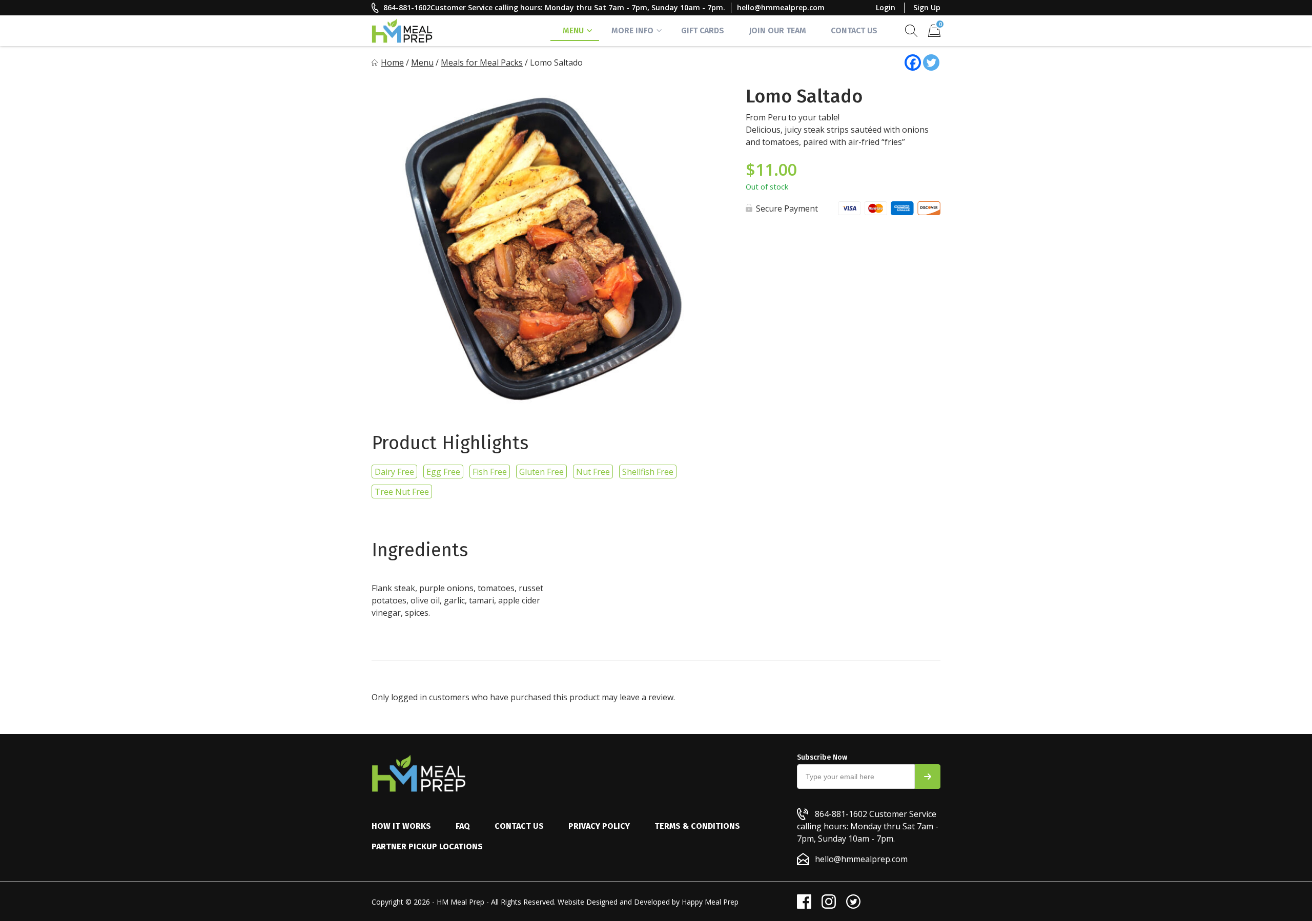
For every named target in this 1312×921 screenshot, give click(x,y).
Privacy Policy (599, 826)
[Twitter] (931, 62)
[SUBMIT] (927, 776)
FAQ (463, 826)
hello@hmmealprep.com (781, 7)
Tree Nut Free (402, 491)
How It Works (401, 826)
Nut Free (593, 471)
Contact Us (854, 30)
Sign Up (926, 7)
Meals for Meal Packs (482, 62)
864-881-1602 (406, 7)
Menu (573, 30)
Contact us (519, 826)
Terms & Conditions (697, 826)
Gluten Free (541, 471)
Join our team (777, 30)
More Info (632, 30)
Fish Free (490, 471)
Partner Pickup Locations (427, 846)
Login (885, 7)
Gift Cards (702, 30)
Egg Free (443, 471)
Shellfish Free (647, 471)
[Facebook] (913, 62)
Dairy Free (394, 471)
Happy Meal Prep (710, 902)
